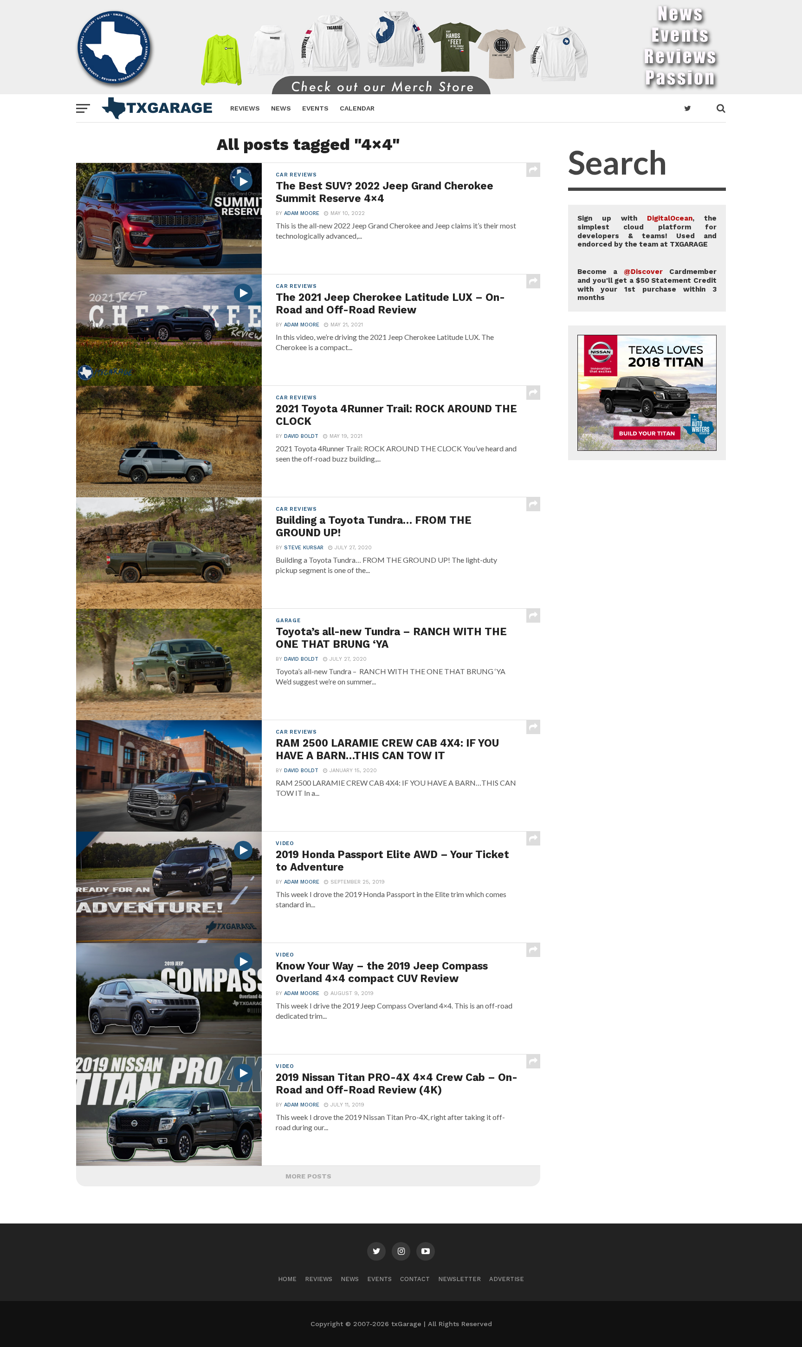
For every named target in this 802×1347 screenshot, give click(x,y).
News (281, 108)
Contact (415, 1278)
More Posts (308, 1176)
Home (287, 1278)
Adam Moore (301, 213)
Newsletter (459, 1278)
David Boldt (301, 436)
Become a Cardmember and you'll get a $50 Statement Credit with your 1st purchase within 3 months (647, 284)
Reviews (245, 108)
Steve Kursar (303, 548)
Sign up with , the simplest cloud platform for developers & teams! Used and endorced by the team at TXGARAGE (647, 231)
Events (315, 108)
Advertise (506, 1278)
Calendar (357, 108)
